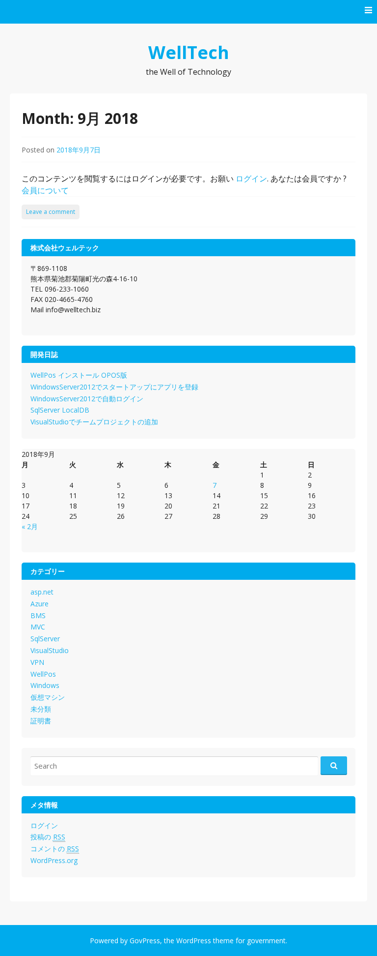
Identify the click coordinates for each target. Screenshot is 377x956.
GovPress (145, 940)
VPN (37, 662)
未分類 (40, 709)
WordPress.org (54, 860)
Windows (44, 685)
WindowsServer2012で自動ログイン (86, 398)
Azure (39, 603)
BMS (38, 615)
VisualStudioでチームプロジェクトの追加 (94, 421)
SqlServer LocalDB (59, 410)
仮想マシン (47, 697)
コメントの (54, 848)
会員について (45, 190)
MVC (37, 626)
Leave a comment (50, 212)
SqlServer (45, 638)
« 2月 (30, 526)
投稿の (47, 836)
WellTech (188, 52)
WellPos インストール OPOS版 (78, 375)
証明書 (40, 720)
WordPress (193, 940)
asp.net (42, 592)
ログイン (251, 178)
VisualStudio (49, 650)
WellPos (43, 674)
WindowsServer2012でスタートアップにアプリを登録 (114, 386)
